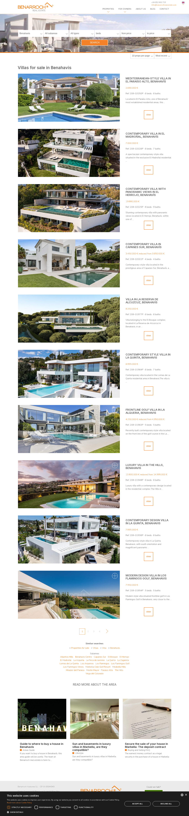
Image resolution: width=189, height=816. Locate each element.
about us (141, 9)
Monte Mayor (92, 670)
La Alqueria (78, 660)
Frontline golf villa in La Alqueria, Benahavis (145, 411)
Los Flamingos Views (73, 666)
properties (108, 9)
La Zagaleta (123, 660)
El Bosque (113, 656)
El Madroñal (65, 660)
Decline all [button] (166, 804)
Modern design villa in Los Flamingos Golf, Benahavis (146, 577)
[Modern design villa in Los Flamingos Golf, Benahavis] (69, 594)
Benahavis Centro (83, 656)
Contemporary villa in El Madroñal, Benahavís (145, 135)
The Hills (119, 670)
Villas (95, 647)
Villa (104, 647)
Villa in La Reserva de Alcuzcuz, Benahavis (142, 301)
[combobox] (182, 795)
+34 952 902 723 (159, 2)
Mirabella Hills (119, 666)
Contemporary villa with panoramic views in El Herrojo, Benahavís (146, 192)
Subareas (94, 653)
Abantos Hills (66, 656)
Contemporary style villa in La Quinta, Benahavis (148, 356)
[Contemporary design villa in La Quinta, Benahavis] (69, 539)
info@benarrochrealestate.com (164, 5)
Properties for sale (80, 647)
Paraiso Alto (107, 670)
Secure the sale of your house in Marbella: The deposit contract (146, 745)
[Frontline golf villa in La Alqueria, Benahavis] (69, 429)
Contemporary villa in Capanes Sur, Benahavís (144, 245)
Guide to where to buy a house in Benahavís (41, 745)
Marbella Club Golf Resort (98, 666)
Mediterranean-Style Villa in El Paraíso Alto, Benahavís (148, 80)
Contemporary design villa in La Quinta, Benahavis (147, 522)
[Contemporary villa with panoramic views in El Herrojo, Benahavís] (69, 208)
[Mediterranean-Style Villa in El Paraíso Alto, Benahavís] (69, 97)
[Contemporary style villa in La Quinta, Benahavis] (69, 374)
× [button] (186, 795)
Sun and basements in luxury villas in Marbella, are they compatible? (91, 747)
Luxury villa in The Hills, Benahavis (145, 466)
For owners (124, 9)
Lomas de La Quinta (69, 663)
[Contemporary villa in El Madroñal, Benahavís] (69, 153)
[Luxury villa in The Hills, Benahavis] (69, 484)
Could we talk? (154, 787)
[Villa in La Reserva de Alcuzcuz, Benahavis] (69, 318)
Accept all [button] (137, 804)
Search (94, 42)
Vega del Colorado (94, 673)
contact (164, 9)
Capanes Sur (100, 656)
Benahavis (115, 647)
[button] (63, 812)
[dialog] (94, 803)
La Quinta (111, 660)
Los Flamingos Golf (120, 663)
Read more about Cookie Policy (19, 802)
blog (152, 9)
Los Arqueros (87, 663)
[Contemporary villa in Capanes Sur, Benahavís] (69, 263)
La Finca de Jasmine (95, 660)
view (148, 114)
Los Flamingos (102, 663)
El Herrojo (124, 656)
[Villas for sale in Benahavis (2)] (106, 632)
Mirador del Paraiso (75, 670)
